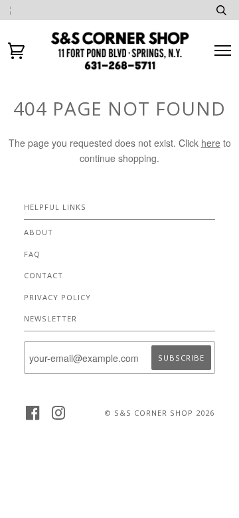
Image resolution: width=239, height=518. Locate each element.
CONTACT (43, 275)
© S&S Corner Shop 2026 (159, 413)
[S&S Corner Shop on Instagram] (59, 417)
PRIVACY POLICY (57, 297)
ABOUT (38, 232)
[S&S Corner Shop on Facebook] (33, 417)
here (210, 142)
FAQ (32, 254)
